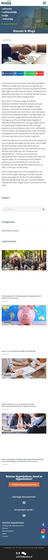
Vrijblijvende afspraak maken (13, 525)
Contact (5, 536)
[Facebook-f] (43, 524)
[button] (44, 3)
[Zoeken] (43, 209)
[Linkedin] (43, 536)
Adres (4, 534)
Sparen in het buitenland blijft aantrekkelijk (18, 351)
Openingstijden (8, 531)
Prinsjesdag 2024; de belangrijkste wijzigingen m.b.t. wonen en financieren (22, 297)
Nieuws (5, 528)
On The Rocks (40, 548)
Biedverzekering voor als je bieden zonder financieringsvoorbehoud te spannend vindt (19, 405)
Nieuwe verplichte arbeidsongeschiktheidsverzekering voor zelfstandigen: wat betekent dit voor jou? (22, 460)
